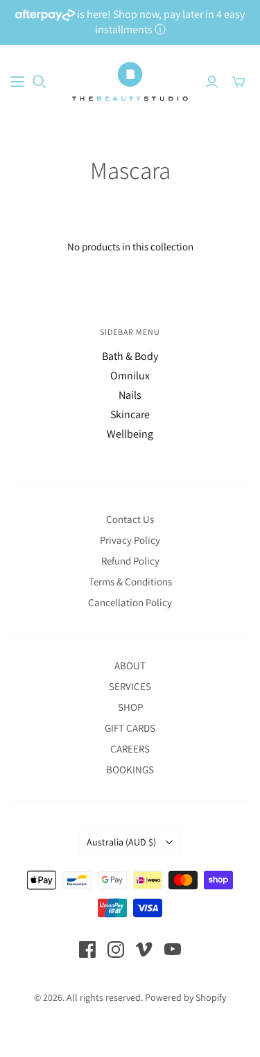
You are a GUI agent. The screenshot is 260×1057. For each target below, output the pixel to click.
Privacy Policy (130, 540)
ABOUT (130, 665)
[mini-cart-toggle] (238, 81)
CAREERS (130, 748)
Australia (121, 842)
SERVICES (130, 686)
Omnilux (130, 375)
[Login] (212, 81)
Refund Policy (130, 560)
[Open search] (39, 82)
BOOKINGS (130, 769)
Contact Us (130, 519)
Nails (130, 395)
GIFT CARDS (130, 727)
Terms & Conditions (130, 581)
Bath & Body (130, 356)
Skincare (130, 414)
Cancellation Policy (130, 602)
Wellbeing (130, 434)
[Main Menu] (17, 82)
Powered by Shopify (185, 997)
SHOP (130, 707)
